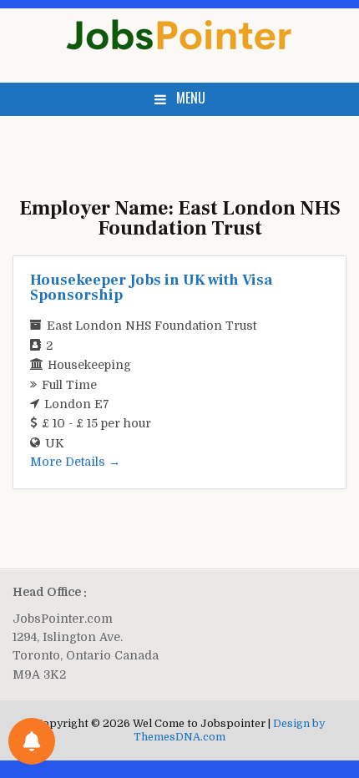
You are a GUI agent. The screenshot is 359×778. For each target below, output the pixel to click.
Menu (190, 98)
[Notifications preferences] (31, 741)
